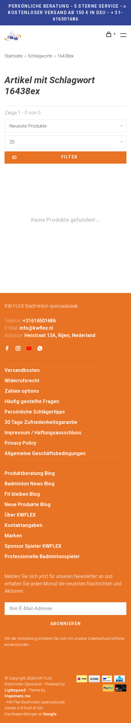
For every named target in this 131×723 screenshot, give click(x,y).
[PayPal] (108, 690)
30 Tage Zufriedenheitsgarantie (41, 422)
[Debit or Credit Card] (120, 690)
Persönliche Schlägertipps (35, 412)
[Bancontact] (106, 681)
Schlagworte (40, 56)
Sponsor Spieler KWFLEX (33, 546)
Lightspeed (15, 690)
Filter (69, 156)
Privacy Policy (20, 443)
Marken (13, 536)
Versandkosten (22, 370)
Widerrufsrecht (22, 381)
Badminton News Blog (30, 484)
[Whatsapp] (39, 349)
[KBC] (119, 681)
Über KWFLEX (20, 515)
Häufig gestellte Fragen (32, 401)
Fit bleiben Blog (22, 494)
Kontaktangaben (23, 525)
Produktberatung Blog (30, 473)
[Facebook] (7, 349)
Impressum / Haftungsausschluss (43, 433)
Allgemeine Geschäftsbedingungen (45, 453)
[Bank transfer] (94, 681)
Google (50, 714)
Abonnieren (65, 623)
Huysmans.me (17, 696)
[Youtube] (29, 349)
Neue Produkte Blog (28, 504)
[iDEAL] (81, 681)
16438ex (65, 56)
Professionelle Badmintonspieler (42, 556)
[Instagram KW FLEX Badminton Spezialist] (18, 349)
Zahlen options (22, 391)
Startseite (14, 56)
